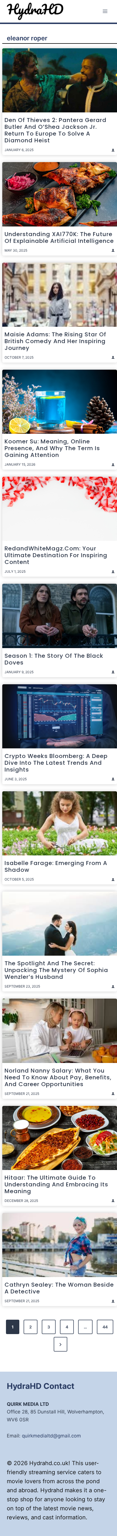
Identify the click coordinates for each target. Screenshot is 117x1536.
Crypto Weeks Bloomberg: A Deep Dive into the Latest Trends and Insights (56, 763)
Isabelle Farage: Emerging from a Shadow (56, 866)
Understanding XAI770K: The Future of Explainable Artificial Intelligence (59, 237)
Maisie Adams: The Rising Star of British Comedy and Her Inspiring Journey (55, 341)
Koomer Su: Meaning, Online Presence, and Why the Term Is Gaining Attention (52, 448)
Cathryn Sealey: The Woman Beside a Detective (59, 1288)
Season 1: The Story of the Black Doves (54, 659)
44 (105, 1326)
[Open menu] (105, 11)
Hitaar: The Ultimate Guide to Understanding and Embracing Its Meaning (56, 1184)
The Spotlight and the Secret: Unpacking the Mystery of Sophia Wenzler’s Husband (56, 970)
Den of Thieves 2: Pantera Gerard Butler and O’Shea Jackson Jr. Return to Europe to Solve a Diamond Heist (55, 130)
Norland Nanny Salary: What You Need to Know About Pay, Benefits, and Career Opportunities (58, 1077)
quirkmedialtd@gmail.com (51, 1436)
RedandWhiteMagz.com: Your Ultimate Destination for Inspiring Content (56, 555)
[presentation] (59, 80)
